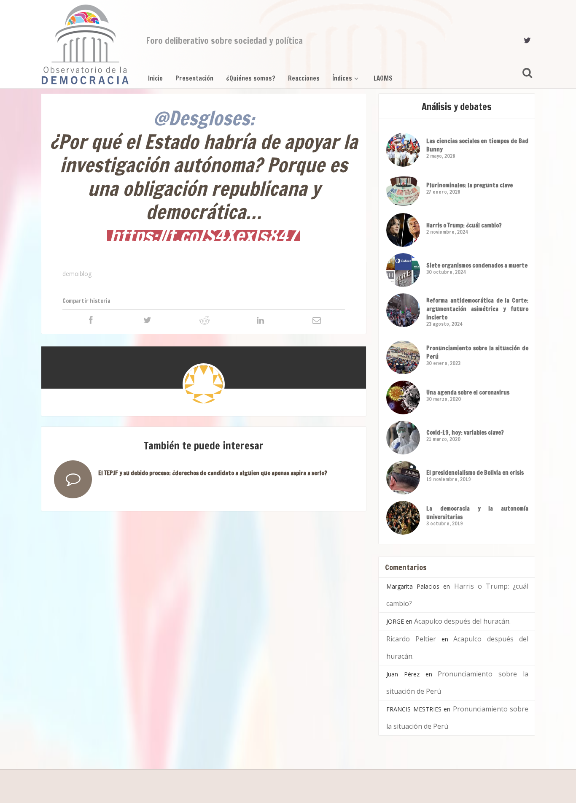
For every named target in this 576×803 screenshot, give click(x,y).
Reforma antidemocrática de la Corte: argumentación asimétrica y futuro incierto (477, 309)
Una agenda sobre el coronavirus (467, 392)
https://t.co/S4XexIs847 (203, 235)
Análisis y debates (457, 106)
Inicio (155, 78)
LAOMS (383, 78)
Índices (342, 78)
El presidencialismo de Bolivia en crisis (475, 472)
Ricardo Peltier (411, 638)
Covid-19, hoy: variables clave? (465, 432)
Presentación (194, 78)
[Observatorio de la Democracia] (85, 44)
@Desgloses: (204, 118)
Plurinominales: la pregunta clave (469, 185)
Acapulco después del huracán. (462, 621)
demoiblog (77, 274)
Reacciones (304, 78)
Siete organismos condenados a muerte (477, 265)
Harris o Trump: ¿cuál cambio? (464, 225)
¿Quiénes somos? (250, 78)
